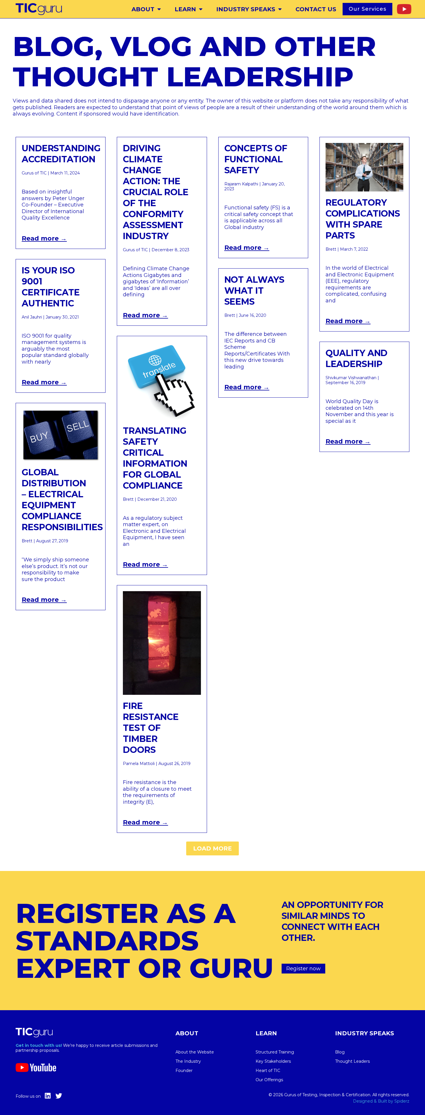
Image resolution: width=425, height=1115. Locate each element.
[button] (212, 848)
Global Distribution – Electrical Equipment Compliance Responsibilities (62, 500)
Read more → (44, 238)
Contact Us (315, 9)
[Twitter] (59, 1095)
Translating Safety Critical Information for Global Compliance (155, 458)
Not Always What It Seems (254, 290)
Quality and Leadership (357, 358)
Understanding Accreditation (61, 154)
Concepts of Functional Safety (256, 159)
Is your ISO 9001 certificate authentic (51, 287)
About (143, 9)
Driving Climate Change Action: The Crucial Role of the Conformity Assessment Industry (155, 192)
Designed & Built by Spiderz (381, 1101)
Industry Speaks (245, 9)
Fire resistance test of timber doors (151, 728)
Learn (185, 9)
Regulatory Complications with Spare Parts (363, 219)
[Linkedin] (47, 1095)
